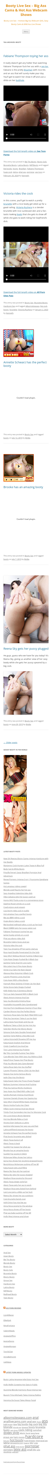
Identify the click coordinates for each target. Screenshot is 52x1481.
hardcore (34, 1436)
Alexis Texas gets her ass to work (17, 1185)
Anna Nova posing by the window (17, 1206)
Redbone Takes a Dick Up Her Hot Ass (19, 1025)
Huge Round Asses (19, 1462)
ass (45, 1421)
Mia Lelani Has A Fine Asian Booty (17, 966)
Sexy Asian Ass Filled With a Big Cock (18, 1091)
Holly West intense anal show (16, 1216)
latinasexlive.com (16, 1443)
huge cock (7, 172)
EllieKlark (7, 1320)
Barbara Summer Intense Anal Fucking (19, 1084)
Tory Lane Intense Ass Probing (16, 1049)
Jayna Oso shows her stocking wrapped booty (23, 1160)
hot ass (6, 1440)
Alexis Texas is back (11, 1143)
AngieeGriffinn (9, 1336)
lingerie (26, 1443)
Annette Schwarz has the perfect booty (25, 364)
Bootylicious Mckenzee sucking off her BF (21, 1164)
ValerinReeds (9, 1330)
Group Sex (7, 1280)
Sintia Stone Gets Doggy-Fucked (17, 987)
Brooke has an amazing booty (23, 487)
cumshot (37, 1430)
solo (38, 1449)
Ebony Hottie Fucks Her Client (16, 1105)
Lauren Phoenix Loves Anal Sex (16, 976)
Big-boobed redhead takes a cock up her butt (22, 924)
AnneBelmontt (9, 1356)
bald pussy (8, 1424)
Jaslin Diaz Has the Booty (14, 1077)
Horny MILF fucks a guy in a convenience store (23, 900)
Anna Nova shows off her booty (17, 1209)
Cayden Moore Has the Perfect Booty (19, 1011)
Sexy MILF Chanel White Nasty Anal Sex (20, 1101)
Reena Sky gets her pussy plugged (26, 649)
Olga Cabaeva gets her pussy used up (19, 896)
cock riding (25, 1430)
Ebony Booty (9, 1277)
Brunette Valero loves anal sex (16, 942)
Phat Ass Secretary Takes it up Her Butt (20, 1018)
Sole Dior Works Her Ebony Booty (17, 1028)
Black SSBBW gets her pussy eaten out (19, 928)
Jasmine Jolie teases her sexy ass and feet (20, 1126)
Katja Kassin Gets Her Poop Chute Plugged (21, 1081)
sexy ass (20, 1449)
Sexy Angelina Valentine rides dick (17, 893)
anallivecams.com (14, 1421)
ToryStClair (8, 1351)
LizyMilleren (8, 1315)
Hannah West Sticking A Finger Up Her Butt (21, 983)
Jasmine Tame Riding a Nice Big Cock (18, 1035)
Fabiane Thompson (35, 168)
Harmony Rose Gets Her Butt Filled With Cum (22, 1015)
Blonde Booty (9, 1263)
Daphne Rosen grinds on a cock (16, 903)
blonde (8, 1427)
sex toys (38, 172)
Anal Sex (7, 1252)
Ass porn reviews (13, 1308)
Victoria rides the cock (18, 193)
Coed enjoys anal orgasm (14, 907)
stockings (7, 1452)
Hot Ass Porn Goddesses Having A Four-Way (22, 1008)
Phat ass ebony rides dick (14, 938)
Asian (39, 1421)
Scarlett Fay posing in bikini (15, 1154)
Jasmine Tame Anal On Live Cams (17, 962)
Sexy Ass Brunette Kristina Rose (16, 1001)
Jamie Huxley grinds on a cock (16, 935)
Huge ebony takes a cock (14, 921)
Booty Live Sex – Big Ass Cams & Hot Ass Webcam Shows (26, 10)
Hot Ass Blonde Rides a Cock (15, 1119)
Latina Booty (23, 165)
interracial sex (42, 1440)
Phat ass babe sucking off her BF (17, 1213)
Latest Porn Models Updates (18, 1372)
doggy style (11, 1433)
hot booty (17, 1440)
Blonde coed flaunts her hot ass (17, 890)
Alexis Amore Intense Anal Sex (16, 997)
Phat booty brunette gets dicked (17, 1136)
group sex (8, 1437)
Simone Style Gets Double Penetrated (19, 1032)
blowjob (25, 1427)
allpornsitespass (32, 306)
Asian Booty (8, 1256)
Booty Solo (42, 161)
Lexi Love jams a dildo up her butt (17, 1192)
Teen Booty (8, 1297)
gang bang (35, 1433)
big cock (43, 306)
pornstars (8, 1449)
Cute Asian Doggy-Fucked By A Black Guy (20, 959)
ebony (22, 1433)
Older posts (10, 742)
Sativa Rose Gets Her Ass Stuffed (17, 1067)
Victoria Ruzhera (24, 207)
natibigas (7, 1362)
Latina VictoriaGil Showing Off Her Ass (19, 1039)
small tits (31, 1449)
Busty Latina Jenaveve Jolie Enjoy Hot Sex (21, 1379)
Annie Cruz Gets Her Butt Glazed (17, 969)
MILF (32, 1443)
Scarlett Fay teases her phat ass (16, 1147)
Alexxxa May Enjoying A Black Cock (18, 973)
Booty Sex (29, 302)
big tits (43, 1424)
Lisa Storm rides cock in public (16, 910)
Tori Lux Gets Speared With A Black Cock (20, 994)
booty (15, 168)
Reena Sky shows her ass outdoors (18, 1195)
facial (28, 1433)
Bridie (27, 438)
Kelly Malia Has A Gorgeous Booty (17, 990)
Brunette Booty (10, 165)
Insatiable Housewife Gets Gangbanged (20, 1004)
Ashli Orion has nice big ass (14, 1202)
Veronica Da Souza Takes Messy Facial (19, 1400)
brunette (7, 204)
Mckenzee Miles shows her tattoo (17, 1157)
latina (15, 172)
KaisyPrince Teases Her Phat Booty (18, 1060)
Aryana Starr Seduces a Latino (16, 1122)
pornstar (30, 172)
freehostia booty (8, 1462)
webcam (15, 1452)
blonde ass (17, 1427)
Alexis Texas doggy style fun (15, 1181)
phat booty (20, 1447)
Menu (26, 31)
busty (6, 1430)
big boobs (7, 168)
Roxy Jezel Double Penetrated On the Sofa (21, 952)
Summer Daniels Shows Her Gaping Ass (20, 1098)
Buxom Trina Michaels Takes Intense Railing (22, 1395)
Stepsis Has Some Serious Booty (17, 1074)
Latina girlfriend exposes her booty (18, 1129)
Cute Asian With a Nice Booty (15, 980)
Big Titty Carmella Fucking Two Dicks (18, 1053)
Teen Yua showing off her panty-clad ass (20, 949)
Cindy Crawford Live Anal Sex (15, 1046)
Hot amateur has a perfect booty (17, 914)
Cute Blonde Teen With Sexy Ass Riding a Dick (22, 1056)
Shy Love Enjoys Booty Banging (16, 1115)
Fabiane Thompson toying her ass (25, 56)
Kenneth (25, 175)
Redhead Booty (10, 1294)
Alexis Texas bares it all (13, 1140)
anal (35, 1417)
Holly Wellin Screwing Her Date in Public (20, 1384)
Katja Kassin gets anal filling (15, 1167)
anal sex (31, 1421)
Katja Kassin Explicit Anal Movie (16, 1042)
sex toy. (45, 66)
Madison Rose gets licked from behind (19, 1188)
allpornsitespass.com (17, 1417)
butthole (20, 80)
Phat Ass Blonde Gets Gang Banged (18, 1063)
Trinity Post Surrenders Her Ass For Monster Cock (24, 1112)
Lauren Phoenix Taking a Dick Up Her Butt (21, 1070)
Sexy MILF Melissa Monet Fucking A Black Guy (23, 956)
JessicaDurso (8, 1341)
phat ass (22, 172)
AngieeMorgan (9, 1346)
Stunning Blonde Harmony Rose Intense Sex (22, 1390)
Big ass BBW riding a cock (14, 917)
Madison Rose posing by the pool (17, 1178)
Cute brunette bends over (14, 1199)
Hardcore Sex (9, 306)
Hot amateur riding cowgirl (14, 886)
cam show (14, 1430)
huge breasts (29, 1440)
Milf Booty (33, 165)
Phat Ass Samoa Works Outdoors (17, 1088)
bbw (15, 1424)
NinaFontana (9, 1325)
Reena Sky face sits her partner (16, 1171)
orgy (36, 1443)
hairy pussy (19, 1437)
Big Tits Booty (30, 161)
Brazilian (28, 69)
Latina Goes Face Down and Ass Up (18, 1022)
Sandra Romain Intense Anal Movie (18, 1094)
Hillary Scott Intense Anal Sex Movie (18, 1108)
